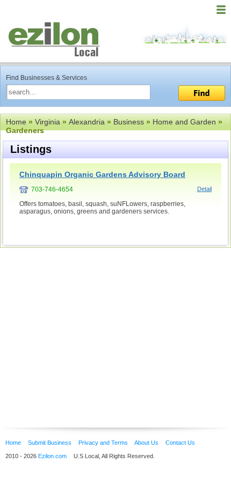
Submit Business (49, 442)
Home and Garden (184, 121)
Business (128, 121)
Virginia (47, 121)
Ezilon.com (52, 456)
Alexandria (87, 121)
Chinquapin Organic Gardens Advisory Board (102, 174)
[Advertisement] (86, 321)
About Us (146, 442)
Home (16, 121)
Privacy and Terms (103, 442)
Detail (204, 189)
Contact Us (180, 442)
